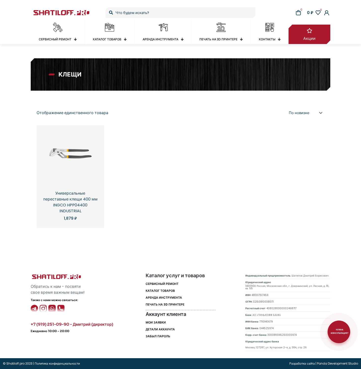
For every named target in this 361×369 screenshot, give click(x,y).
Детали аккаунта (160, 329)
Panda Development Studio (337, 363)
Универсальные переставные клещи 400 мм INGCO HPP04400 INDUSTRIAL (70, 202)
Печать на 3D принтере (165, 304)
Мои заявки (156, 322)
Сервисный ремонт (162, 284)
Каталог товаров (160, 291)
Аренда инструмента (164, 297)
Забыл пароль (158, 336)
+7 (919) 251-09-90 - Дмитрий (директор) (72, 324)
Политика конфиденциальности (57, 363)
